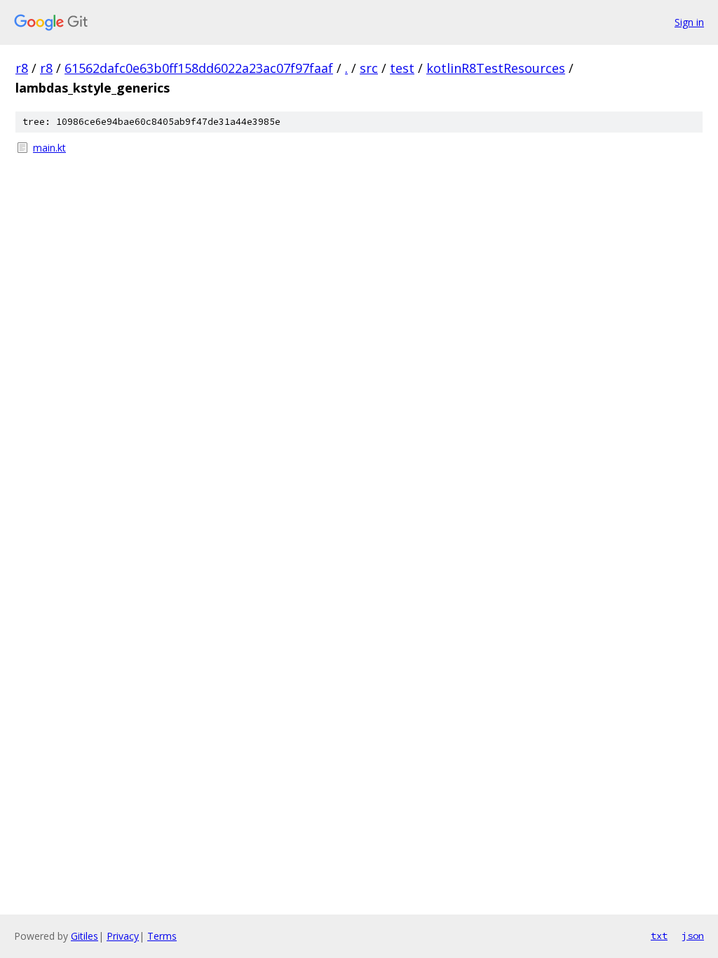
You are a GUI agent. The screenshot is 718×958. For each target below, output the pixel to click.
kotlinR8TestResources (495, 68)
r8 (21, 68)
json (693, 935)
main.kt (49, 147)
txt (659, 935)
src (369, 68)
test (402, 68)
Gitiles (84, 936)
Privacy (123, 936)
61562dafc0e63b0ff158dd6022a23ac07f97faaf (199, 68)
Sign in (689, 22)
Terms (162, 936)
